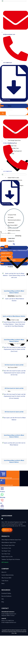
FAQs (9, 233)
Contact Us (11, 241)
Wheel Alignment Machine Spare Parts (11, 539)
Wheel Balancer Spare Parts (9, 542)
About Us (4, 572)
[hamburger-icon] (2, 105)
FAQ (3, 599)
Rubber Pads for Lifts (7, 556)
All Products (5, 562)
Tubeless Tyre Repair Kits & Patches (11, 559)
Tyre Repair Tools (6, 551)
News (3, 583)
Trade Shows (5, 580)
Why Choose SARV (6, 578)
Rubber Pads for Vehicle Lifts (15, 180)
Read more (6, 530)
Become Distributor (6, 596)
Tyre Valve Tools (6, 554)
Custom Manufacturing (7, 575)
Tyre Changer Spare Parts (8, 545)
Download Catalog (6, 593)
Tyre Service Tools (6, 548)
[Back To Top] (1, 636)
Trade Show (11, 238)
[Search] (3, 113)
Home (9, 106)
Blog (3, 602)
